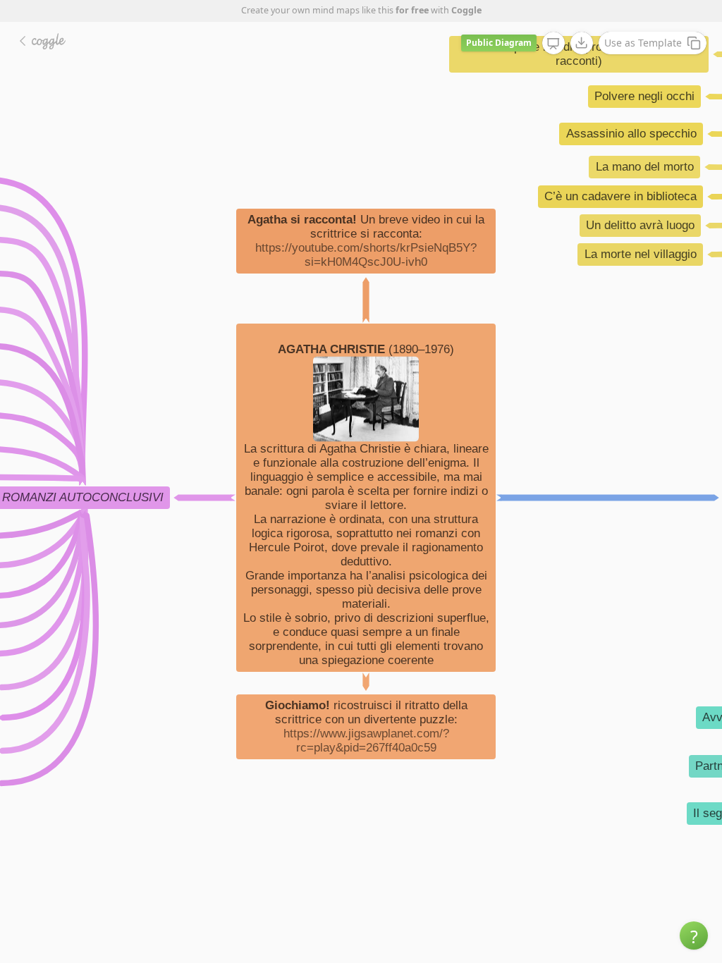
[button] (694, 935)
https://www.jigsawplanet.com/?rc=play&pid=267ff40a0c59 (366, 740)
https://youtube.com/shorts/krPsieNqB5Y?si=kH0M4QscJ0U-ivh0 (366, 255)
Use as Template (643, 42)
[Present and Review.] (553, 43)
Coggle (466, 10)
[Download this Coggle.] (581, 43)
